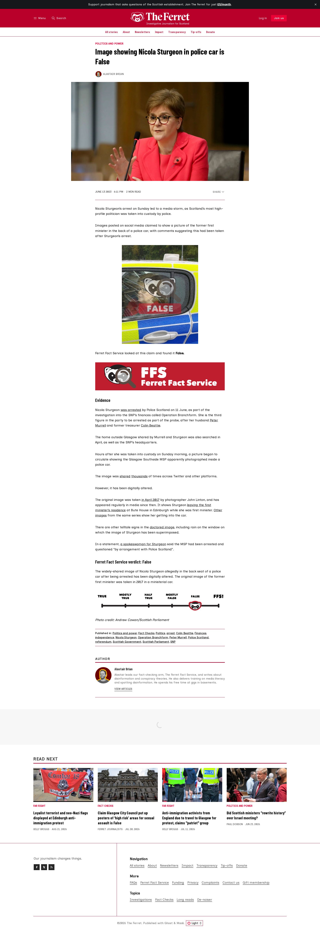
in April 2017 (150, 500)
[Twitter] (44, 867)
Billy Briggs (41, 829)
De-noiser (204, 899)
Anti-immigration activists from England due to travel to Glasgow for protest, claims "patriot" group (189, 817)
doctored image (162, 527)
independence (104, 637)
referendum (103, 641)
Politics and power (109, 43)
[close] (316, 4)
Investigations (141, 899)
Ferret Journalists (110, 829)
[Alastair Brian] (98, 74)
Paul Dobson (235, 824)
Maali (180, 923)
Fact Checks (146, 633)
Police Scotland (198, 637)
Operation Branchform (153, 637)
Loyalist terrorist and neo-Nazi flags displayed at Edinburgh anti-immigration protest (60, 817)
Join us (279, 18)
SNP (173, 641)
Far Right (39, 806)
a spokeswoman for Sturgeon (143, 544)
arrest (170, 633)
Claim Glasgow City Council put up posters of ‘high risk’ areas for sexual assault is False (126, 817)
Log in (263, 18)
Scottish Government (127, 641)
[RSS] (51, 867)
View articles (123, 689)
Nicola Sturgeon (126, 637)
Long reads (185, 899)
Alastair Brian (113, 73)
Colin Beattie (150, 425)
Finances (200, 633)
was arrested (131, 410)
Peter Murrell (178, 637)
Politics (160, 633)
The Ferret (134, 923)
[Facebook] (37, 867)
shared (125, 476)
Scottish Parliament (156, 641)
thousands (139, 476)
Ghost (168, 923)
